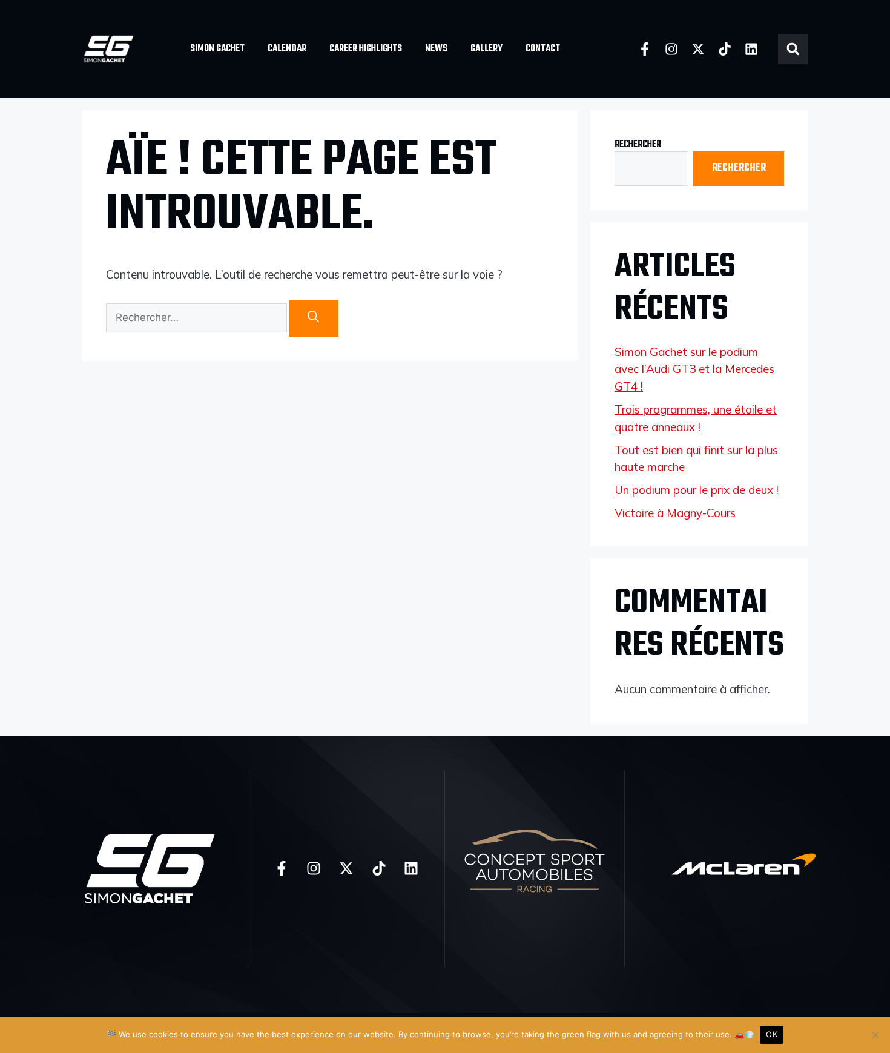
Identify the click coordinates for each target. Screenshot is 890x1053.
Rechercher (638, 144)
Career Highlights (365, 49)
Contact (543, 49)
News (436, 49)
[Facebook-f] (644, 49)
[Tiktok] (724, 49)
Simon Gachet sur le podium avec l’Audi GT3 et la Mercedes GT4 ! (694, 369)
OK (771, 1034)
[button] (793, 49)
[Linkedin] (751, 49)
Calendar (287, 49)
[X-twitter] (698, 49)
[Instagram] (671, 49)
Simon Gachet (217, 49)
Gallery (486, 49)
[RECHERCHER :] (197, 318)
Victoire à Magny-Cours (675, 513)
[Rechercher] (313, 318)
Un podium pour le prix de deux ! (697, 490)
